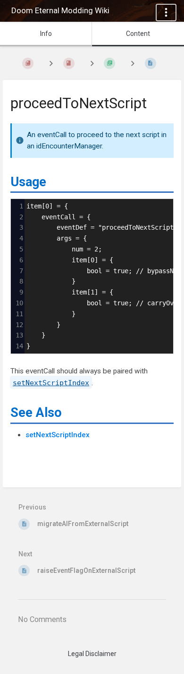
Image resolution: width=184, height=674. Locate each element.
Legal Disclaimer (92, 653)
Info (46, 33)
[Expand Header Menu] (166, 12)
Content (138, 33)
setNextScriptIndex (57, 435)
